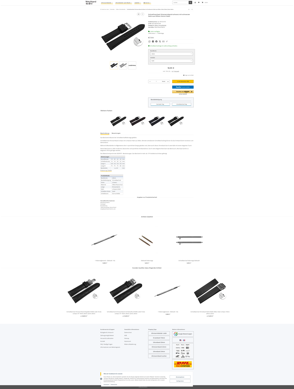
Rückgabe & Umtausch (106, 332)
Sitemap (126, 338)
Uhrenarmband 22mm (159, 347)
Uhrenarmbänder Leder (159, 333)
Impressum (106, 384)
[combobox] (171, 54)
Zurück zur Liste (105, 9)
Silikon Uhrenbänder (160, 25)
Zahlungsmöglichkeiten (107, 335)
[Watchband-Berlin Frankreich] (184, 340)
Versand (176, 71)
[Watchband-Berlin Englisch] (181, 340)
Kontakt (102, 341)
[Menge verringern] (150, 81)
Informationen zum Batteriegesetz (110, 347)
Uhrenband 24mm (159, 351)
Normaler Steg (160, 104)
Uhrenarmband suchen (159, 356)
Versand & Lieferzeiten (106, 338)
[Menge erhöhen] (168, 81)
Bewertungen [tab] (116, 133)
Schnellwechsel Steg (181, 104)
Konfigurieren (180, 381)
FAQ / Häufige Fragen (106, 344)
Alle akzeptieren (180, 377)
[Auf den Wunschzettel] (142, 14)
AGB (125, 335)
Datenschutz (114, 384)
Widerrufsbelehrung (130, 344)
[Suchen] (190, 2)
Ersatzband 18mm (159, 338)
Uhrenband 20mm (159, 342)
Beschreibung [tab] (104, 133)
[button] (151, 38)
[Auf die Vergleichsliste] (138, 14)
